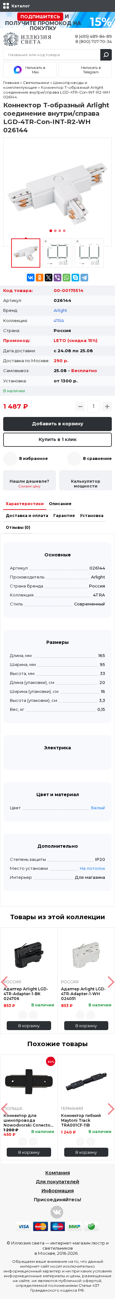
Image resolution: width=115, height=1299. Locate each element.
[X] (48, 277)
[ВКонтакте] (30, 277)
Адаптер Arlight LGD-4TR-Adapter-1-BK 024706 (26, 994)
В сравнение (97, 458)
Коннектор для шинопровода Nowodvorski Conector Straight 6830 (28, 1120)
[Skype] (75, 277)
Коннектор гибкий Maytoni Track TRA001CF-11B (81, 1120)
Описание (60, 503)
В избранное (33, 458)
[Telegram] (84, 277)
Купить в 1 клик (58, 439)
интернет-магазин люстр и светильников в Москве (71, 1248)
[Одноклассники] (39, 277)
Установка (91, 515)
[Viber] (57, 277)
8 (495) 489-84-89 (93, 36)
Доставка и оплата (27, 515)
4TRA (59, 320)
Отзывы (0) (18, 527)
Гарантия (64, 515)
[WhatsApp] (66, 277)
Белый (98, 807)
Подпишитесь (40, 17)
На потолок (92, 868)
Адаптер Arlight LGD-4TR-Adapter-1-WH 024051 (83, 994)
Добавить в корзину (57, 424)
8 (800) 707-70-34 (93, 41)
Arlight (60, 310)
